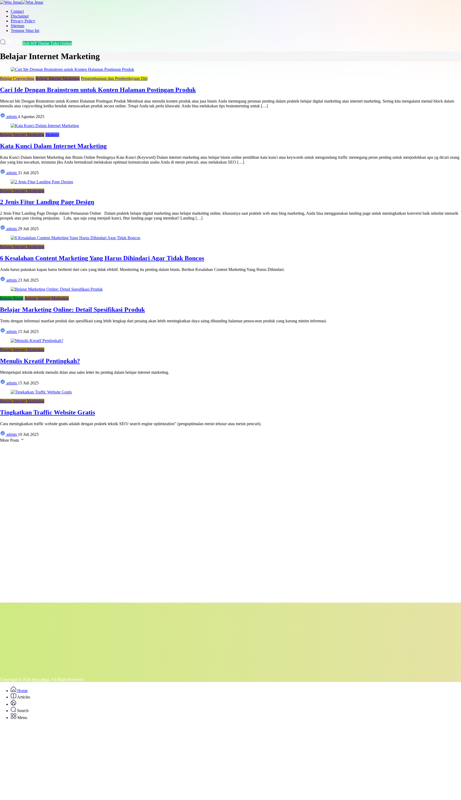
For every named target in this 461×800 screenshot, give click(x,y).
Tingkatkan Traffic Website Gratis (47, 412)
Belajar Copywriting (17, 78)
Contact (17, 11)
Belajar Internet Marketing (57, 78)
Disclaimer (20, 16)
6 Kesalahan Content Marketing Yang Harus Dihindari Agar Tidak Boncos (102, 258)
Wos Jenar (40, 679)
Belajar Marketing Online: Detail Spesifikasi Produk (72, 309)
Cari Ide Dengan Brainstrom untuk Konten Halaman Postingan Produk (98, 89)
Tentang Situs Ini (25, 30)
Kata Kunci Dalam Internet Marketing (53, 146)
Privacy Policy (23, 21)
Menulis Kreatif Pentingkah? (40, 361)
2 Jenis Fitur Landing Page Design (47, 201)
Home (22, 690)
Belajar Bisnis (11, 298)
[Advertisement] (160, 523)
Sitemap (17, 25)
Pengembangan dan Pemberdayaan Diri (114, 78)
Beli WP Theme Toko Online (47, 43)
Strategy (52, 134)
